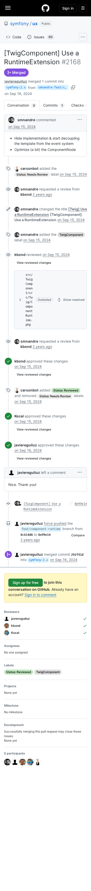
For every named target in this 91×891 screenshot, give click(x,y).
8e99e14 (81, 504)
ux (35, 23)
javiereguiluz (16, 81)
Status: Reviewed (65, 390)
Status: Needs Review (32, 174)
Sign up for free (25, 582)
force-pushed (55, 523)
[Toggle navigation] (8, 8)
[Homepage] (45, 8)
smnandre (26, 120)
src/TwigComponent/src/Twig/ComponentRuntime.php (29, 299)
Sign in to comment (40, 594)
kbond (20, 254)
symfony (19, 23)
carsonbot (29, 168)
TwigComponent (71, 235)
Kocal (19, 416)
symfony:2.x (16, 87)
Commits (55, 105)
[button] (80, 119)
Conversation (23, 105)
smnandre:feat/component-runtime (53, 87)
